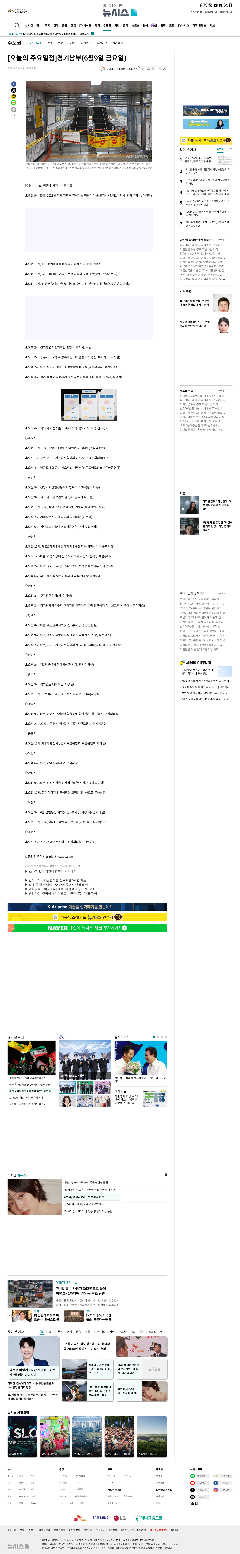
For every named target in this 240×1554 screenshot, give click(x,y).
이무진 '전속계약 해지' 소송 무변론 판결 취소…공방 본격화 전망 (31, 1385)
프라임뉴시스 (211, 11)
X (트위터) (202, 1489)
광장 (163, 25)
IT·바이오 (85, 25)
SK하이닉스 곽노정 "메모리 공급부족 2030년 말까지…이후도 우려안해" (86, 1346)
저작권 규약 (74, 1530)
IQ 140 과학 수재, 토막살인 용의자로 (84, 1204)
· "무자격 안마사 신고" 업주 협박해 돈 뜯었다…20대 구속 (206, 681)
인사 (61, 1503)
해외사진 (127, 1475)
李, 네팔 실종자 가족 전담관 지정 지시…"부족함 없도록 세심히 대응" (33, 1397)
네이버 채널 (201, 1475)
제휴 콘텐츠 (199, 25)
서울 (50, 43)
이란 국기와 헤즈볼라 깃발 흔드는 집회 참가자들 (32, 1091)
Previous (10, 1316)
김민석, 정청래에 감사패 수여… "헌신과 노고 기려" (141, 1079)
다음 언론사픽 (225, 1475)
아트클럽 (63, 1482)
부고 (72, 1503)
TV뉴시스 (183, 25)
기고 (77, 1482)
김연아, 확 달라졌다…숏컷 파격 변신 (84, 1197)
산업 (73, 25)
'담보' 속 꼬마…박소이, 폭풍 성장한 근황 (86, 1182)
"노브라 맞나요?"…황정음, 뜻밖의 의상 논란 (88, 1211)
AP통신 (159, 1475)
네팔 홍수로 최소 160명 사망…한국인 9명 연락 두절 (32, 1084)
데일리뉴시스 (81, 1496)
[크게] (164, 68)
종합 (42, 1332)
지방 (117, 25)
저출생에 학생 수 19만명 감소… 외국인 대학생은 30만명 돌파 (126, 1101)
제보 (212, 25)
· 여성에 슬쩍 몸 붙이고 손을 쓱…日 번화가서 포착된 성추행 (206, 687)
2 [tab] (158, 1037)
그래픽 (110, 1482)
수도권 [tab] (220, 149)
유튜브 (202, 1482)
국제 (47, 25)
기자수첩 (186, 291)
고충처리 (88, 1530)
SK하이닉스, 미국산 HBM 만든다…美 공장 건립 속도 (98, 1319)
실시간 (29, 25)
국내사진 (111, 1475)
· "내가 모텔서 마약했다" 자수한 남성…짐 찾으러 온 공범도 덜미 (206, 699)
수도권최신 (35, 43)
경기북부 (117, 43)
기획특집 (79, 1489)
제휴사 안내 (44, 1530)
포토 (171, 25)
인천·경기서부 (67, 43)
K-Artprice (196, 11)
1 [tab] (154, 1037)
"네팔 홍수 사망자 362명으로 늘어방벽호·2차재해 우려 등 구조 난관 (81, 1291)
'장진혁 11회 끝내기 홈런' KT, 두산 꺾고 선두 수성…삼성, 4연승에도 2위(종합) (100, 1391)
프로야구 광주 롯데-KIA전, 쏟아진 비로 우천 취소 (100, 1369)
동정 (82, 1503)
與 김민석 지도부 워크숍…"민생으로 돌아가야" (46, 1319)
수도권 (107, 25)
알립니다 (175, 1530)
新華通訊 (160, 1482)
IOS (158, 1503)
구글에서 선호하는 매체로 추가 (122, 69)
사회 (97, 25)
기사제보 (100, 1530)
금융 (64, 25)
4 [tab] (166, 1037)
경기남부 (102, 43)
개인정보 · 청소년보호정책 (133, 1530)
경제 (56, 25)
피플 (183, 493)
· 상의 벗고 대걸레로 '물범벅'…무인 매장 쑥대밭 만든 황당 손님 (206, 693)
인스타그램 (225, 1489)
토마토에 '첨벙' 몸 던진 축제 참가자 (27, 1097)
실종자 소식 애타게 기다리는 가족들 (27, 1104)
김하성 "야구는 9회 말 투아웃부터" (27, 1078)
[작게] (159, 68)
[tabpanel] (141, 1063)
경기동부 (86, 43)
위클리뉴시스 (226, 11)
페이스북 (225, 1482)
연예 (145, 25)
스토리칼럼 (80, 1475)
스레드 (202, 1496)
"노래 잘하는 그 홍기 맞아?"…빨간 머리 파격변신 (91, 1190)
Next (118, 1316)
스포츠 (136, 25)
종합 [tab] (230, 149)
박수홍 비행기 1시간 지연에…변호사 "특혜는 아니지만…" (32, 1372)
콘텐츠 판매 (59, 1530)
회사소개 (12, 1530)
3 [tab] (162, 1037)
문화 (125, 25)
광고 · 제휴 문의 (27, 1530)
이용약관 (113, 1530)
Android (160, 1496)
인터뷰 (62, 1489)
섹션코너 (63, 1496)
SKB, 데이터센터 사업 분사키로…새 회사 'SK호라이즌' (128, 1369)
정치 (39, 25)
